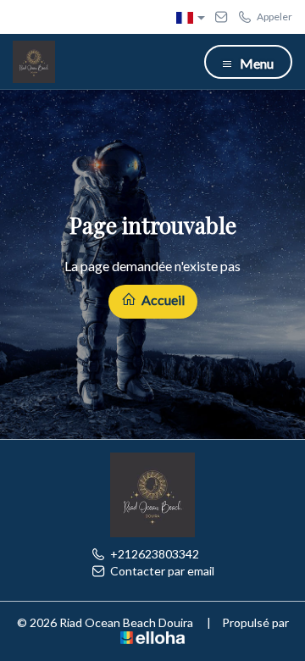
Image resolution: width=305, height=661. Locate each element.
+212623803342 (154, 554)
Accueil (162, 300)
